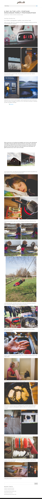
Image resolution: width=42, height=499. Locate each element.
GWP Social (7, 14)
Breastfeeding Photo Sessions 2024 (10, 494)
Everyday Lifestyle (20, 14)
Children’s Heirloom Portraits (9, 488)
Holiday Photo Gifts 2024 (8, 492)
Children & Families (13, 14)
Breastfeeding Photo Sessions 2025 (10, 491)
